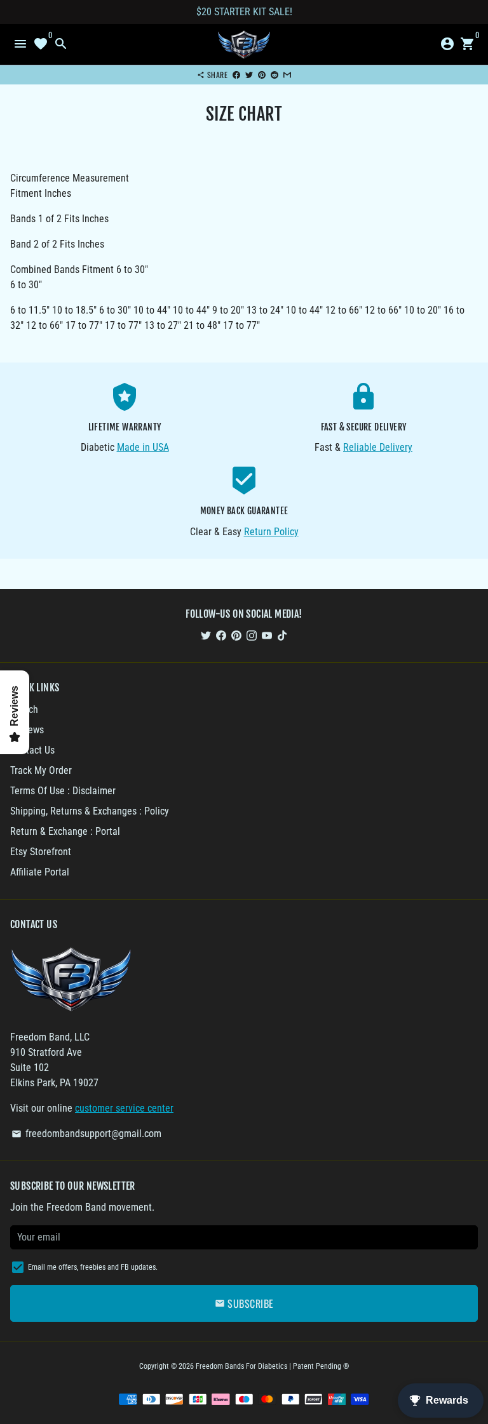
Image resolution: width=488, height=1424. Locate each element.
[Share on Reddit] (274, 74)
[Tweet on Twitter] (249, 74)
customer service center (124, 1108)
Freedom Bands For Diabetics (241, 1366)
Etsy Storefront (40, 852)
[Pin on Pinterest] (262, 74)
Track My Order (41, 770)
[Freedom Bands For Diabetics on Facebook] (221, 635)
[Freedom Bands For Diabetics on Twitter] (206, 635)
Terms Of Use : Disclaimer (63, 791)
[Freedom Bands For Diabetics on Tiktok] (282, 635)
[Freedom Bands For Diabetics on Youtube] (267, 635)
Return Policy (271, 532)
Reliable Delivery (377, 447)
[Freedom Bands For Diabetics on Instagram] (252, 635)
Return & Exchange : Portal (65, 831)
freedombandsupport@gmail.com (86, 1134)
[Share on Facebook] (236, 74)
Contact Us (32, 750)
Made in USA (143, 447)
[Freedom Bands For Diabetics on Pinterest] (236, 635)
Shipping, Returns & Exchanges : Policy (89, 811)
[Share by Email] (287, 74)
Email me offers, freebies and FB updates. (93, 1267)
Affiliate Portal (39, 872)
